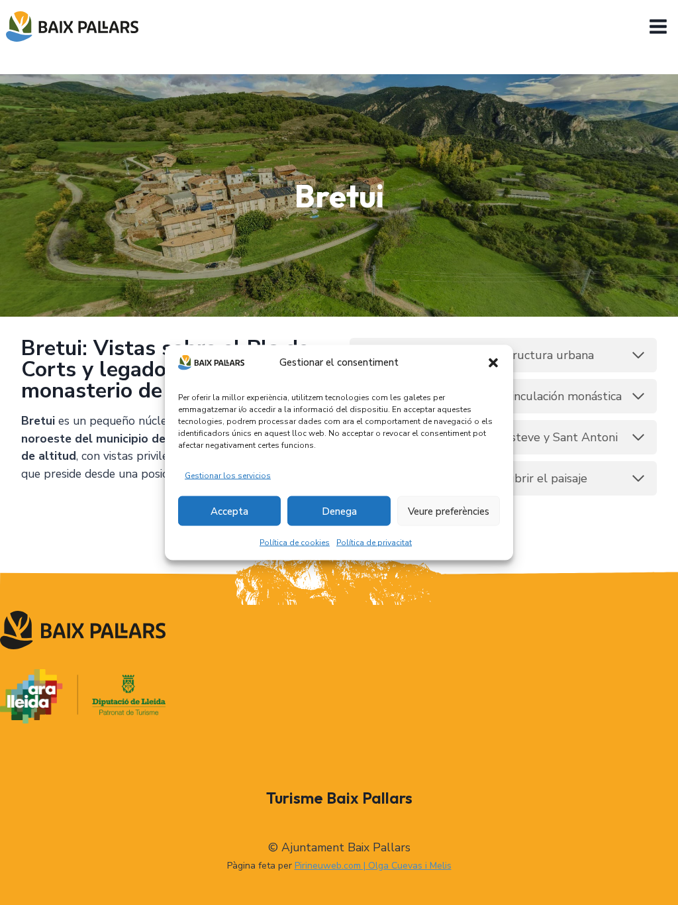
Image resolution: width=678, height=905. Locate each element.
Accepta (229, 511)
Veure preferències (448, 511)
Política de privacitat (374, 542)
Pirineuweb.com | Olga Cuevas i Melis (373, 865)
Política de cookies (295, 542)
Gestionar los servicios (228, 475)
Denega (339, 511)
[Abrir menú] (660, 26)
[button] (493, 362)
